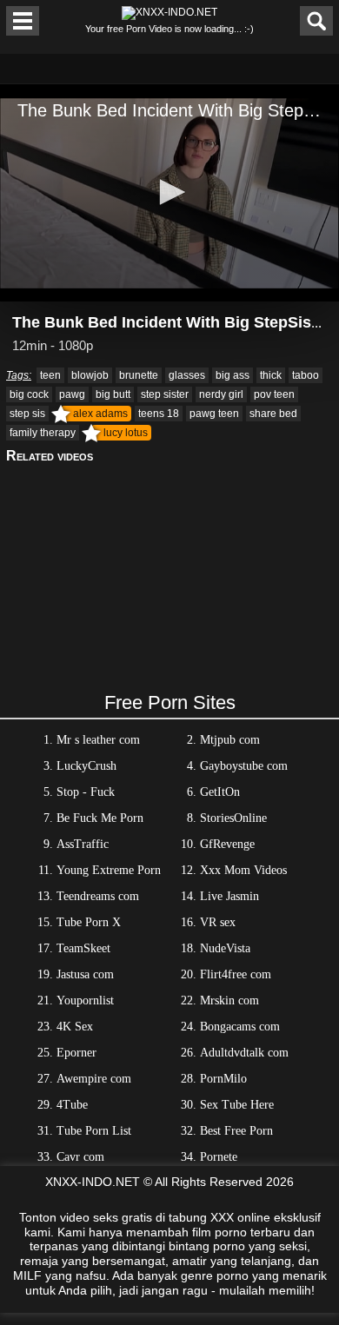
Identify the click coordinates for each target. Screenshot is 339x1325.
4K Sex (74, 1026)
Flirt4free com (235, 974)
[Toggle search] (316, 21)
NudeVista (225, 948)
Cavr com (80, 1156)
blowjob (90, 375)
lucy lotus (125, 433)
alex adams (100, 413)
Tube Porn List (93, 1130)
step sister (165, 394)
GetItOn (220, 791)
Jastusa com (85, 974)
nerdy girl (221, 394)
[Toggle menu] (22, 21)
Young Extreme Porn (108, 870)
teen (50, 375)
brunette (138, 375)
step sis (27, 413)
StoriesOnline (233, 818)
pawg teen (214, 413)
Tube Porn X (88, 922)
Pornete (218, 1156)
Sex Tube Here (237, 1104)
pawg (72, 394)
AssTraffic (82, 844)
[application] (169, 192)
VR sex (218, 922)
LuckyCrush (86, 765)
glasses (187, 375)
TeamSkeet (83, 948)
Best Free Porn (236, 1130)
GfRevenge (227, 844)
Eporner (76, 1052)
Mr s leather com (98, 739)
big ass (232, 375)
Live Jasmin (229, 896)
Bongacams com (240, 1026)
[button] (169, 192)
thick (271, 375)
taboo (305, 375)
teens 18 (158, 413)
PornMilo (223, 1078)
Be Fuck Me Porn (99, 818)
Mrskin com (229, 1000)
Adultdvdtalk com (244, 1052)
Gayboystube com (244, 765)
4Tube (72, 1104)
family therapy (43, 433)
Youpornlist (85, 1000)
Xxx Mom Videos (243, 870)
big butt (113, 394)
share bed (273, 413)
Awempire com (93, 1078)
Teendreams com (97, 896)
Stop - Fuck (85, 791)
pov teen (274, 394)
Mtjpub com (230, 739)
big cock (29, 394)
